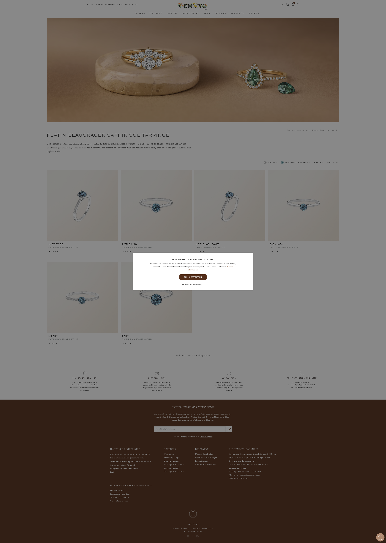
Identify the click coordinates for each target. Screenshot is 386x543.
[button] (193, 284)
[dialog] (193, 271)
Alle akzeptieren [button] (193, 277)
